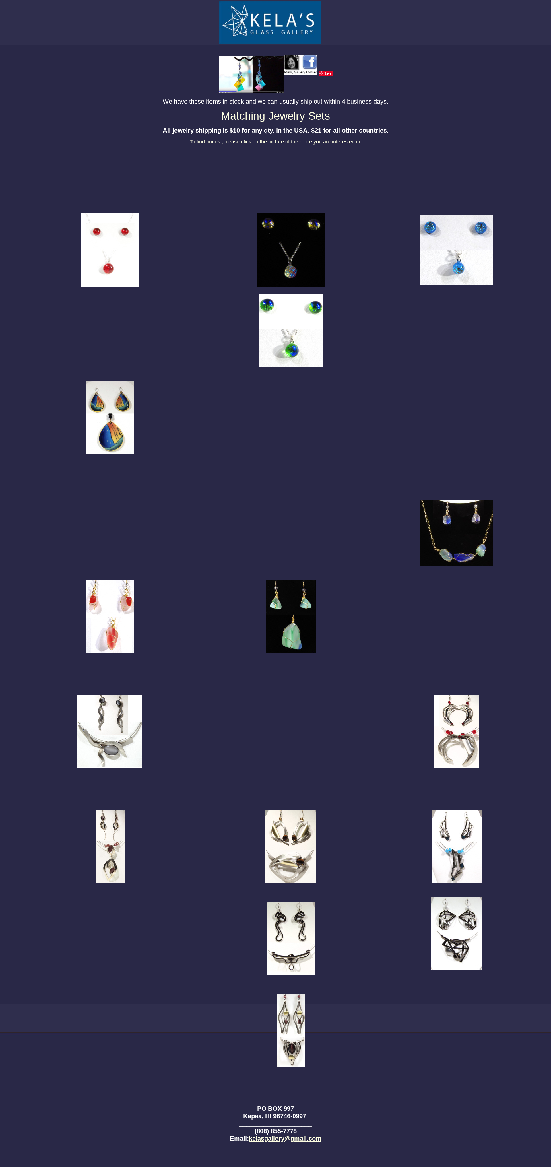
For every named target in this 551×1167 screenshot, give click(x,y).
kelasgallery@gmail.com (285, 1138)
